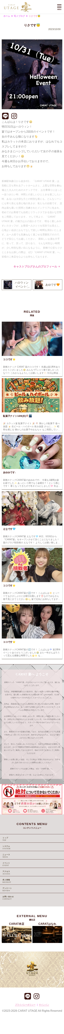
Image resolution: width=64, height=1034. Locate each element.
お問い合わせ (8, 897)
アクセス (6, 871)
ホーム (6, 16)
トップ (5, 838)
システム (6, 846)
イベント (6, 863)
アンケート (7, 888)
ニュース (6, 855)
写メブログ (19, 16)
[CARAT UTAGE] (27, 7)
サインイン (44, 1004)
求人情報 (6, 880)
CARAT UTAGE (27, 1010)
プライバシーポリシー (25, 1004)
